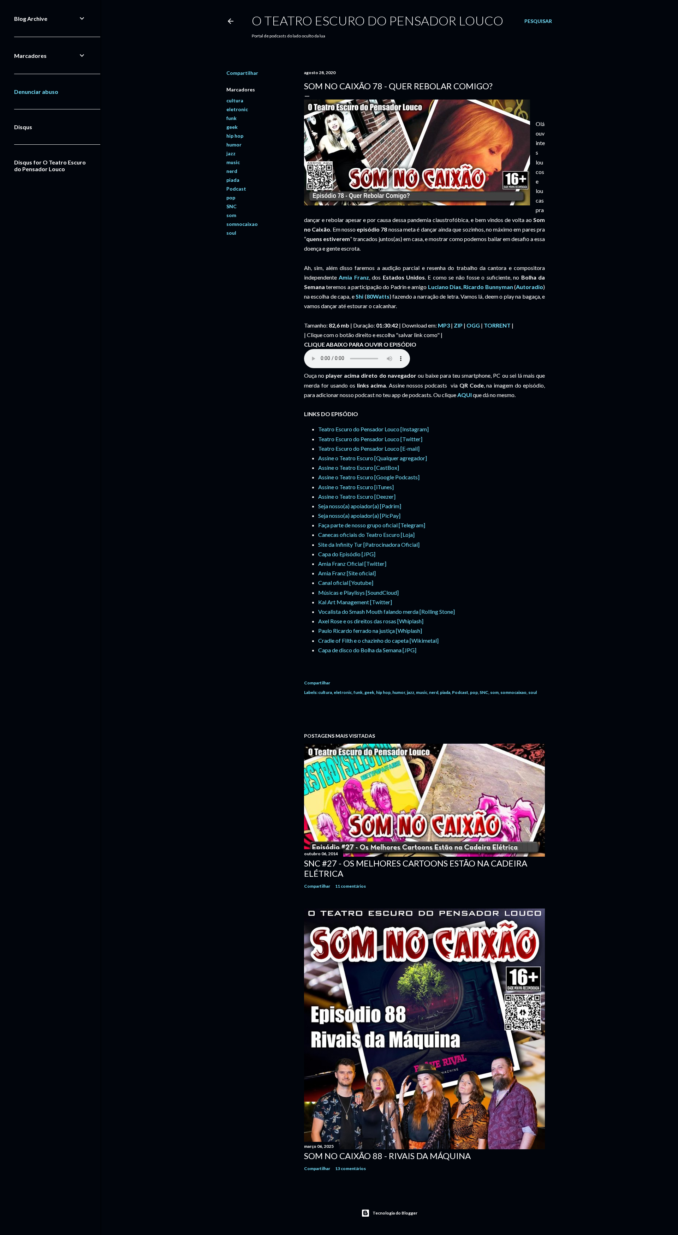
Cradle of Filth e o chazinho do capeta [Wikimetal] (378, 640)
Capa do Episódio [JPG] (346, 554)
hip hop (234, 136)
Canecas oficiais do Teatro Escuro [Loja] (366, 534)
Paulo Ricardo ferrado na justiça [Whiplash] (370, 630)
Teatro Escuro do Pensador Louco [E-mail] (369, 448)
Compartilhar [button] (242, 73)
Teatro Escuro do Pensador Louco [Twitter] (370, 439)
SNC (231, 206)
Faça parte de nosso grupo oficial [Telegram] (371, 525)
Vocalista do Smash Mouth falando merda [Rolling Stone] (386, 611)
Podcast (236, 189)
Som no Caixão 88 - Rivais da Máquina (387, 1156)
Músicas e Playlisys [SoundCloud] (358, 592)
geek (232, 127)
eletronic (237, 109)
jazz (231, 153)
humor (234, 145)
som (231, 215)
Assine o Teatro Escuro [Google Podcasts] (369, 477)
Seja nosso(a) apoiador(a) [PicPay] (359, 515)
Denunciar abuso (36, 91)
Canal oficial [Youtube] (345, 582)
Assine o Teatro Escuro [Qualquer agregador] (372, 458)
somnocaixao (242, 224)
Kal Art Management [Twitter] (355, 602)
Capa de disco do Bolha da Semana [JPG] (367, 650)
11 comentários (350, 886)
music (233, 162)
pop (230, 197)
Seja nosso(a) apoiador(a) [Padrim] (359, 506)
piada (232, 180)
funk (231, 118)
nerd (231, 171)
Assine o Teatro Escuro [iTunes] (356, 487)
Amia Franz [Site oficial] (347, 573)
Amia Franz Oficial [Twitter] (352, 563)
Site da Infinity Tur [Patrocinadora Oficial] (369, 544)
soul (231, 233)
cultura (234, 100)
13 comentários (350, 1168)
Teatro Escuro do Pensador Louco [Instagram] (373, 429)
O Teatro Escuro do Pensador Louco (377, 20)
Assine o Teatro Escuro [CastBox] (358, 467)
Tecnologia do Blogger (395, 1213)
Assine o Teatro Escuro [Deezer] (357, 496)
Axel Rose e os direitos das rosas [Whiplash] (370, 621)
